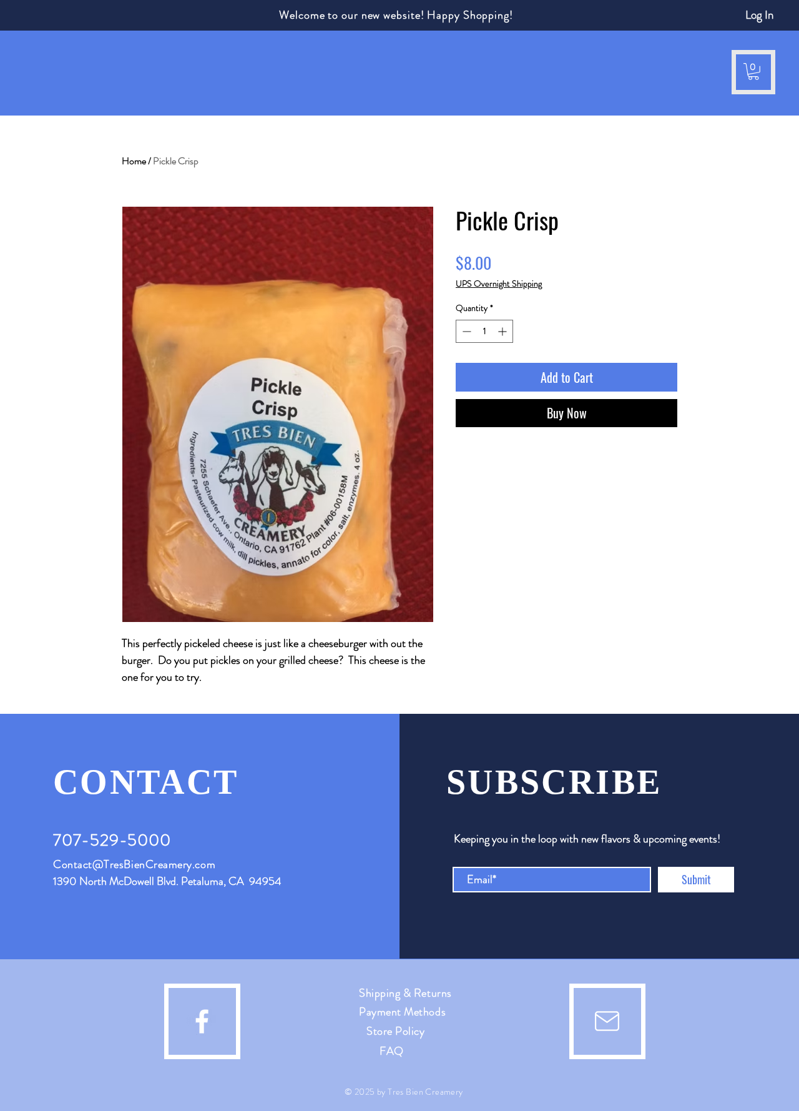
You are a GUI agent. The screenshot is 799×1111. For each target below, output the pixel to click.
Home (134, 161)
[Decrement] (465, 331)
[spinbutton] (484, 331)
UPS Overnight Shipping (499, 284)
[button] (35, 72)
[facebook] (202, 1021)
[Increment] (503, 331)
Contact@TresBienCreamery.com (134, 864)
